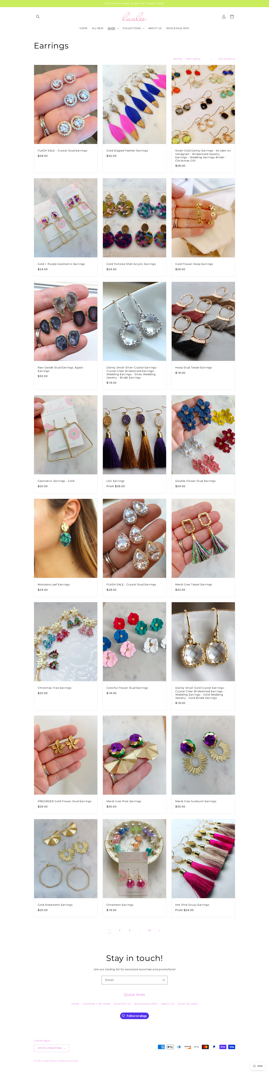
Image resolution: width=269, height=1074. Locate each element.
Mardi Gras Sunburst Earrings (195, 801)
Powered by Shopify (68, 1061)
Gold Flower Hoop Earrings (194, 264)
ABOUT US (168, 1003)
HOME (75, 1003)
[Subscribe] (163, 980)
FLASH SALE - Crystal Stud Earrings (62, 150)
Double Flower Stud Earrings (195, 481)
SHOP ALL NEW (188, 1003)
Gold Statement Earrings (55, 904)
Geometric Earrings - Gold (56, 481)
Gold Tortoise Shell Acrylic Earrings (131, 264)
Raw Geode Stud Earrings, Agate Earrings (60, 369)
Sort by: (177, 59)
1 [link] (110, 930)
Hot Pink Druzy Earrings (192, 904)
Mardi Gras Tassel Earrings (193, 584)
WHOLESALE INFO (146, 1003)
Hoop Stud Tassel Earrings (193, 367)
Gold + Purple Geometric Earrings (61, 264)
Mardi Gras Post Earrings (124, 801)
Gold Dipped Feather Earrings (127, 150)
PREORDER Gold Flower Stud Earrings (64, 801)
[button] (38, 17)
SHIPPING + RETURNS (97, 1003)
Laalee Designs (50, 1061)
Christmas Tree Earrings (54, 688)
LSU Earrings (116, 481)
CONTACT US (122, 1003)
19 (149, 930)
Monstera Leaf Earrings (54, 584)
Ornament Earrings (120, 904)
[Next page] (159, 931)
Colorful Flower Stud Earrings (127, 688)
